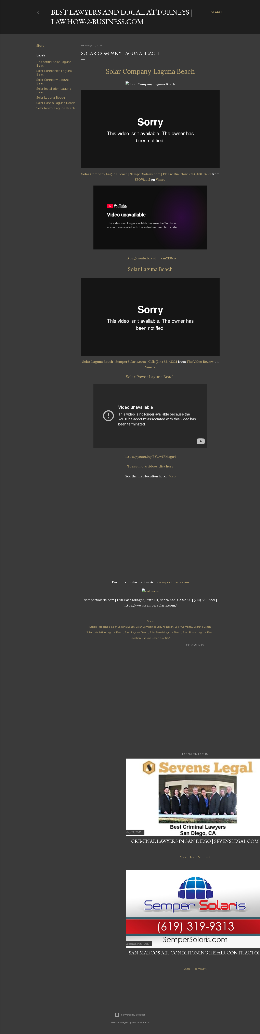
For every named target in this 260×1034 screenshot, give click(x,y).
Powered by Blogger (133, 1014)
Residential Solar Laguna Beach (116, 626)
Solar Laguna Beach (50, 97)
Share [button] (40, 45)
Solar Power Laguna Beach (55, 108)
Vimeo (161, 179)
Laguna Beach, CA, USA (156, 637)
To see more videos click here (150, 466)
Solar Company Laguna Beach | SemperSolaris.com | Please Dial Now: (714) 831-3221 (146, 174)
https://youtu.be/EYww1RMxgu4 (150, 456)
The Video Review (200, 361)
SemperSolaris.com (173, 582)
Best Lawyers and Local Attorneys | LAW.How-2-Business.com (122, 16)
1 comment (200, 968)
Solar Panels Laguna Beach (55, 103)
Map (172, 476)
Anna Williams (141, 1022)
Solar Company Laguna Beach (150, 71)
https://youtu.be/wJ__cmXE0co (150, 258)
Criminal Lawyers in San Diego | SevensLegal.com (195, 841)
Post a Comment (200, 857)
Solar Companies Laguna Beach (154, 626)
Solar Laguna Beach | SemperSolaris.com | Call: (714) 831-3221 (129, 361)
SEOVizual (142, 179)
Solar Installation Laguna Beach (105, 632)
